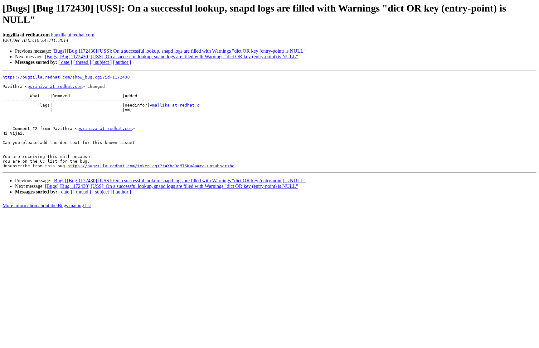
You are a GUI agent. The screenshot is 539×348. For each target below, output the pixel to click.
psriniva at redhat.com (54, 86)
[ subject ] (102, 62)
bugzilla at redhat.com (72, 34)
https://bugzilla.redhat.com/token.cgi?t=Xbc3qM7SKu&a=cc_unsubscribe (151, 166)
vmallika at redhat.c (175, 105)
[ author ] (122, 62)
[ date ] (65, 62)
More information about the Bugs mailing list (46, 205)
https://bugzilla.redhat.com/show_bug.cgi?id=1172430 (66, 77)
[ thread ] (82, 62)
